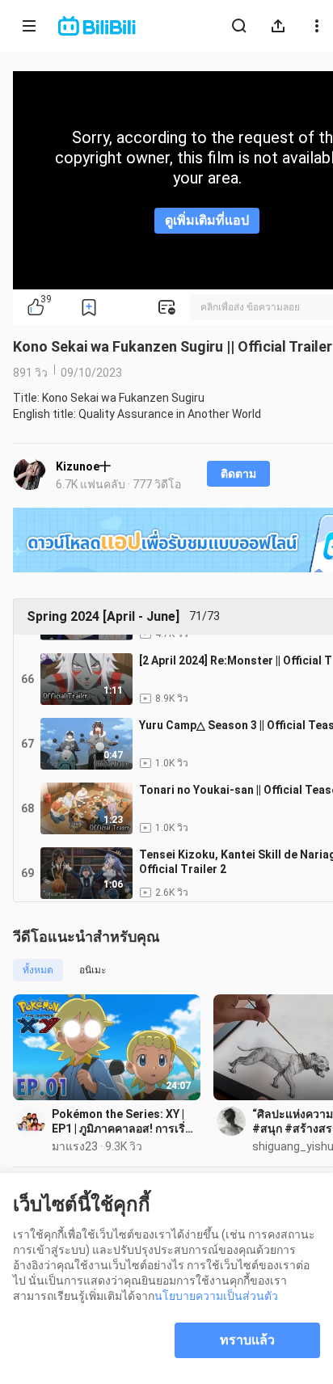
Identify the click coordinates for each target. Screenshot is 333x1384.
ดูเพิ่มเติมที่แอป (207, 220)
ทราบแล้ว (247, 1340)
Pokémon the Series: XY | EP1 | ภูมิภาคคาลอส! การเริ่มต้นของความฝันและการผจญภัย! (122, 1122)
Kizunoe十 (83, 466)
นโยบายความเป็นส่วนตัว (216, 1295)
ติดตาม (238, 473)
